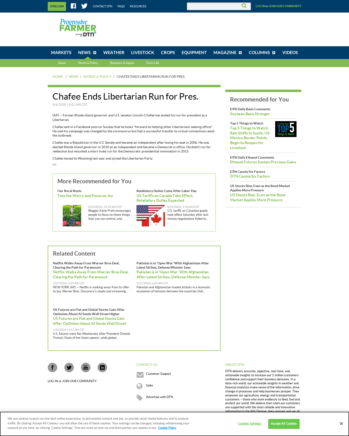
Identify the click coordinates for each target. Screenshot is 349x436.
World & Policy (97, 76)
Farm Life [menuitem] (152, 63)
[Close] (341, 423)
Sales (149, 385)
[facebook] (52, 367)
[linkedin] (102, 367)
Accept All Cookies (284, 423)
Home (57, 76)
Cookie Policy (167, 428)
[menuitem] (61, 52)
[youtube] (85, 367)
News (62, 63)
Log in (260, 6)
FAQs (121, 6)
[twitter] (69, 367)
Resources (138, 6)
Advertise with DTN (159, 397)
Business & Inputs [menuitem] (122, 63)
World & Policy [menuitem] (88, 63)
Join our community (285, 6)
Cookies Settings (249, 423)
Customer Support (158, 374)
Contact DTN (102, 6)
